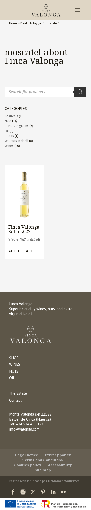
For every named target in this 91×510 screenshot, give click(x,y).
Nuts (8, 120)
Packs (9, 135)
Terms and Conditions (42, 460)
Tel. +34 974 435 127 (26, 424)
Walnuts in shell (16, 140)
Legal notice (26, 455)
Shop (14, 357)
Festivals (11, 116)
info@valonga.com (24, 429)
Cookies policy (27, 465)
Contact (15, 400)
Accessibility (60, 465)
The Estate (18, 393)
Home (13, 23)
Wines (9, 145)
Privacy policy (58, 455)
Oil (7, 131)
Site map (43, 470)
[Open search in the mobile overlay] (45, 92)
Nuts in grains (18, 125)
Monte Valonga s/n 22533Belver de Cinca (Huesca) (30, 416)
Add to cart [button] (20, 251)
